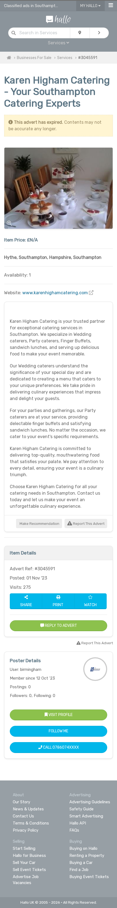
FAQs (74, 830)
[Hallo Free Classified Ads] (58, 18)
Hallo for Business (29, 855)
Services (64, 57)
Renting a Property (86, 855)
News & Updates (28, 809)
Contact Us (23, 816)
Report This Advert (88, 524)
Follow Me (58, 731)
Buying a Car (81, 862)
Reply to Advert (60, 625)
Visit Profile (60, 714)
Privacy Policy (25, 830)
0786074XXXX (66, 747)
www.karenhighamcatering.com (55, 292)
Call (60, 747)
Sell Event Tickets (29, 869)
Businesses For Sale (34, 57)
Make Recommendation (39, 524)
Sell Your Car (24, 862)
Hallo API (77, 823)
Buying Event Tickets (89, 876)
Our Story (21, 801)
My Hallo (89, 6)
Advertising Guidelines (89, 801)
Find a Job (78, 869)
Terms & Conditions (31, 823)
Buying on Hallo (83, 848)
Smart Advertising (86, 816)
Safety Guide (81, 809)
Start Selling (24, 848)
